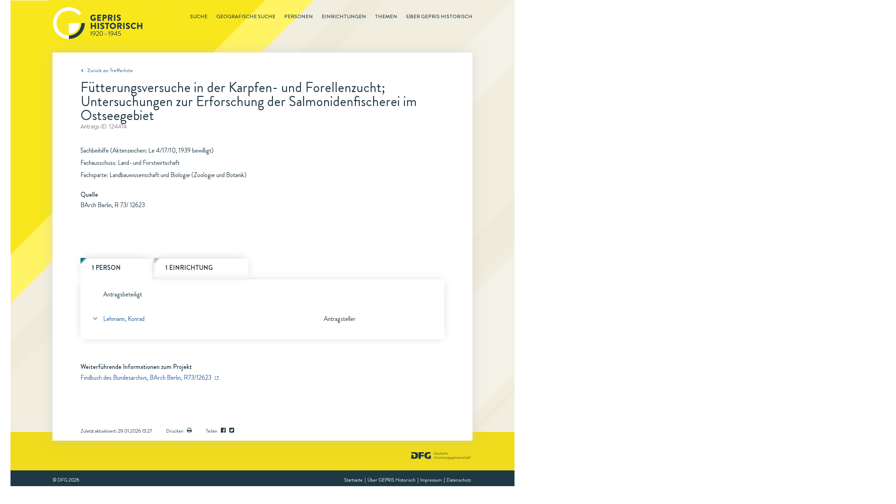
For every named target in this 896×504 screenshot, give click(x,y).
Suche (199, 16)
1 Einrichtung (189, 267)
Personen (298, 16)
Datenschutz (459, 479)
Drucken (174, 430)
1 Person (106, 267)
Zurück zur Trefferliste (110, 70)
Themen (386, 16)
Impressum (431, 479)
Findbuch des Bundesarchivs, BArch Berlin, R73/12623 (145, 377)
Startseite (353, 479)
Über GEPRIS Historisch (391, 479)
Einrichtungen (344, 16)
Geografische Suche (245, 16)
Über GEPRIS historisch (439, 16)
